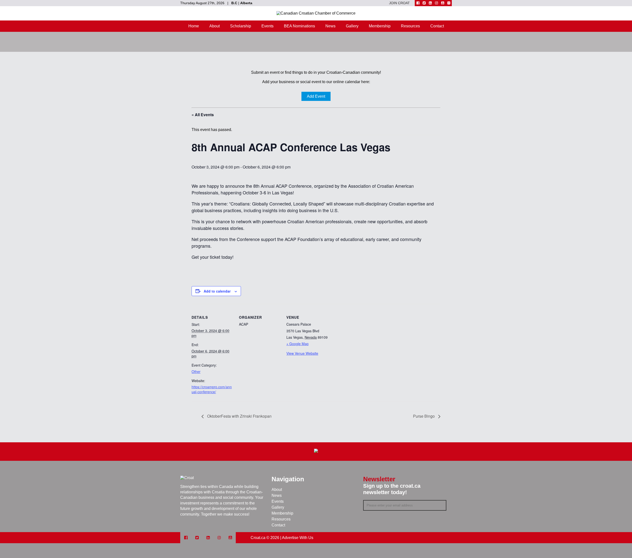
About (214, 26)
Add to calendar (217, 291)
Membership (380, 26)
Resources (410, 26)
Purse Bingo (424, 416)
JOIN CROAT (399, 3)
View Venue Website (302, 353)
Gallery (352, 26)
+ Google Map (297, 343)
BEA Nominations (299, 26)
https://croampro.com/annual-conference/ (212, 389)
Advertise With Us (297, 538)
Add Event (316, 96)
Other (196, 371)
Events (267, 26)
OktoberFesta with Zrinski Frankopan (239, 416)
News (330, 26)
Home (193, 26)
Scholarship (240, 26)
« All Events (203, 114)
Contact (437, 26)
